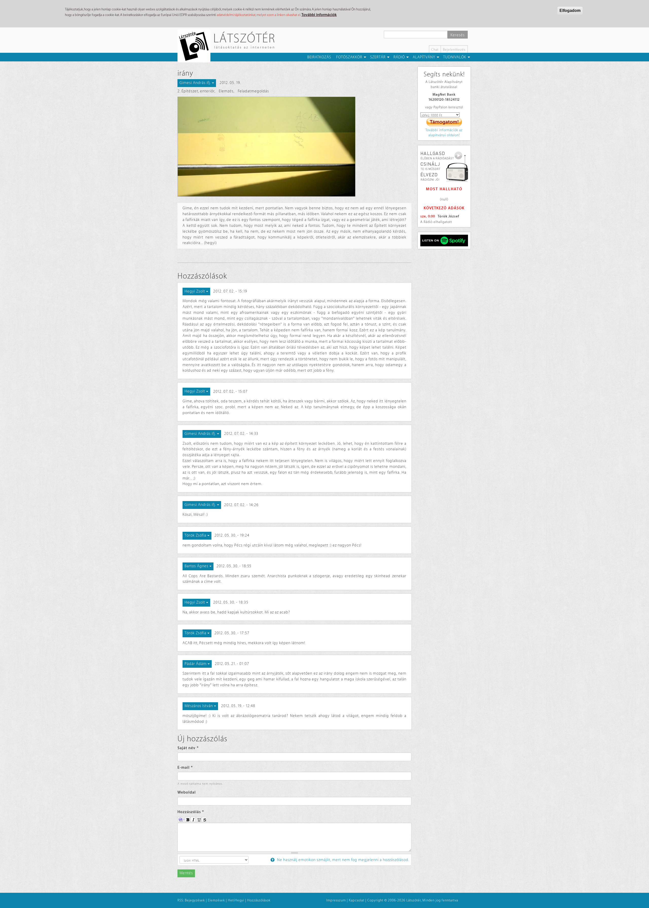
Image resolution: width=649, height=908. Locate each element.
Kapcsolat (356, 900)
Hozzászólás (190, 812)
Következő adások (444, 208)
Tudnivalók (454, 57)
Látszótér (244, 37)
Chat (435, 50)
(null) (444, 199)
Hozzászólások (259, 900)
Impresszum (336, 900)
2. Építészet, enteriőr (195, 91)
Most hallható (444, 189)
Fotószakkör (349, 57)
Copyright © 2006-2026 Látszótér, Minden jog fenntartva (412, 900)
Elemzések (216, 900)
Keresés (457, 35)
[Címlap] (195, 45)
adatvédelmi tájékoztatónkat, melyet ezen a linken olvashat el (258, 15)
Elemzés (226, 91)
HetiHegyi (236, 900)
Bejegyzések (195, 900)
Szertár (378, 57)
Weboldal (186, 792)
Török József (448, 216)
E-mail (185, 767)
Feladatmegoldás (253, 91)
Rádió (399, 57)
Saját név (188, 748)
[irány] (294, 147)
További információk (319, 15)
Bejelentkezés (454, 50)
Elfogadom (570, 10)
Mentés (186, 873)
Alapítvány (424, 57)
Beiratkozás (319, 57)
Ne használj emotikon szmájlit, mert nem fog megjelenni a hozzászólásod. (342, 860)
